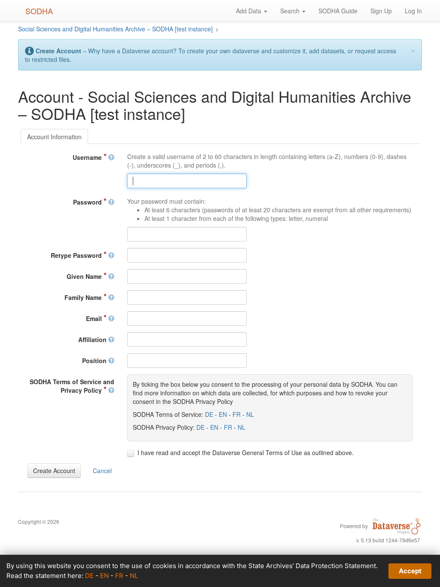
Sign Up (381, 10)
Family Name (84, 297)
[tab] (54, 136)
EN (223, 414)
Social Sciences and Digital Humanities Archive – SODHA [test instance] (115, 28)
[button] (54, 470)
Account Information (54, 136)
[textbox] (187, 181)
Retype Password (77, 255)
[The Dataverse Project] (396, 525)
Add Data (249, 10)
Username (88, 157)
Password (88, 202)
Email (95, 318)
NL (250, 414)
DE (209, 414)
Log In (413, 10)
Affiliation (93, 339)
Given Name (85, 276)
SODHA (39, 10)
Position (95, 360)
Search (290, 10)
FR (236, 414)
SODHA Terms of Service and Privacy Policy (72, 385)
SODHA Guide (338, 10)
